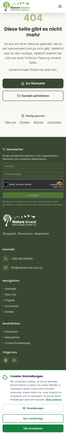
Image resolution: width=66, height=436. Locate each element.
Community (54, 122)
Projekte (25, 122)
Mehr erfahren (54, 399)
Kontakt (9, 311)
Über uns (10, 122)
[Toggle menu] (59, 6)
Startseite (10, 288)
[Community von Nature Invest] (14, 360)
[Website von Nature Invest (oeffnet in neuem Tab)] (6, 360)
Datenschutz (12, 337)
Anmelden (33, 195)
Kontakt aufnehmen (35, 95)
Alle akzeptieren (33, 428)
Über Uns (10, 294)
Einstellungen (35, 408)
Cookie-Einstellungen (17, 343)
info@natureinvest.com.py (26, 267)
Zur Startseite (35, 83)
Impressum (11, 331)
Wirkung (38, 122)
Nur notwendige (33, 418)
